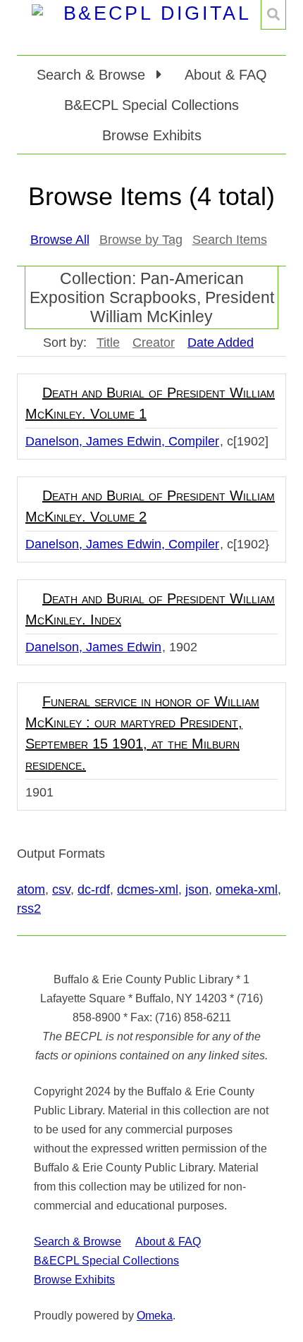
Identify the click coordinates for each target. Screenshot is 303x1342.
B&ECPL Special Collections (151, 105)
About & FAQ (226, 74)
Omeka (155, 1316)
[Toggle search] (273, 15)
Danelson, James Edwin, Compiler (122, 441)
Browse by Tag (141, 240)
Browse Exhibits (152, 135)
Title (108, 343)
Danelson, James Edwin (93, 647)
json (197, 889)
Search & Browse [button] (93, 74)
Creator (153, 343)
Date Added (220, 343)
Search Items (229, 240)
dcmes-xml (147, 889)
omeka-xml (247, 889)
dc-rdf (94, 889)
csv (61, 889)
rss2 (29, 908)
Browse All (59, 240)
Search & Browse (77, 1242)
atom (31, 889)
